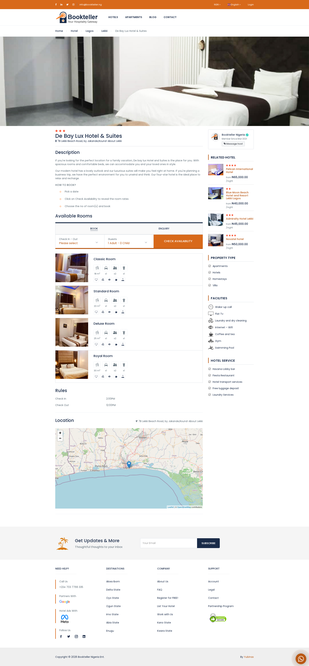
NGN (216, 4)
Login (251, 4)
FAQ (159, 589)
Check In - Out (68, 239)
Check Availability (178, 241)
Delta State (113, 589)
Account (213, 581)
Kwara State (164, 631)
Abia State (112, 622)
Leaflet (171, 507)
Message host (234, 143)
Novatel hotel (235, 239)
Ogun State (113, 606)
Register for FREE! (167, 598)
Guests (112, 239)
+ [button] (60, 433)
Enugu (110, 631)
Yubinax (249, 657)
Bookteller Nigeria (233, 135)
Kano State (164, 622)
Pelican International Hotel (239, 170)
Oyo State (112, 598)
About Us (162, 581)
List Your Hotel (166, 606)
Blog (152, 17)
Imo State (112, 614)
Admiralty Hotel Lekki (239, 219)
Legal (211, 589)
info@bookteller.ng (91, 4)
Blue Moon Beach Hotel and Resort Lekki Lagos (237, 195)
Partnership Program (221, 606)
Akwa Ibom (113, 581)
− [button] (60, 438)
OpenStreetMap (184, 507)
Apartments (133, 17)
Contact (170, 17)
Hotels (113, 17)
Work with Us (165, 614)
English (234, 4)
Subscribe (208, 543)
